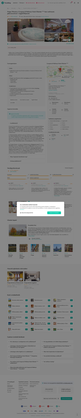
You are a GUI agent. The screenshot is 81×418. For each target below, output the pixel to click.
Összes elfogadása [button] (54, 212)
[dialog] (40, 209)
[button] (26, 212)
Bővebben (22, 209)
